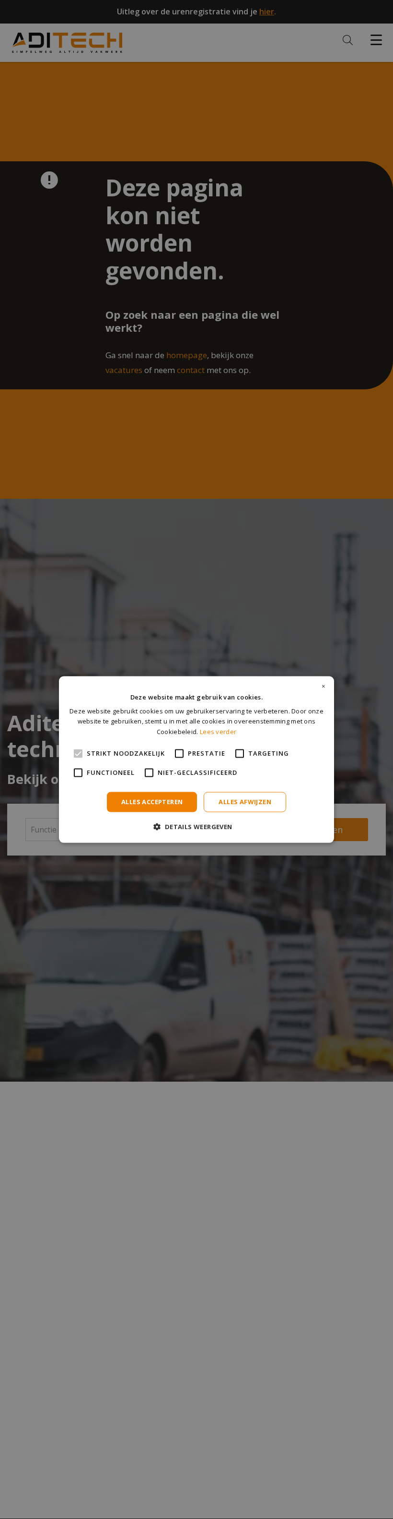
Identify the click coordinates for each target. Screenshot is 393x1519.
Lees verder (218, 731)
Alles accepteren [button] (152, 801)
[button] (196, 826)
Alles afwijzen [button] (245, 801)
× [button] (323, 686)
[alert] (196, 759)
